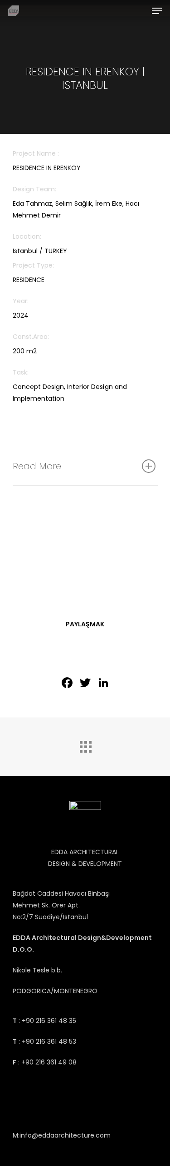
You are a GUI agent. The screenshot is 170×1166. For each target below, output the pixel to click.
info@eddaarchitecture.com (65, 1135)
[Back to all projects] (85, 745)
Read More (37, 466)
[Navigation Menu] (157, 10)
